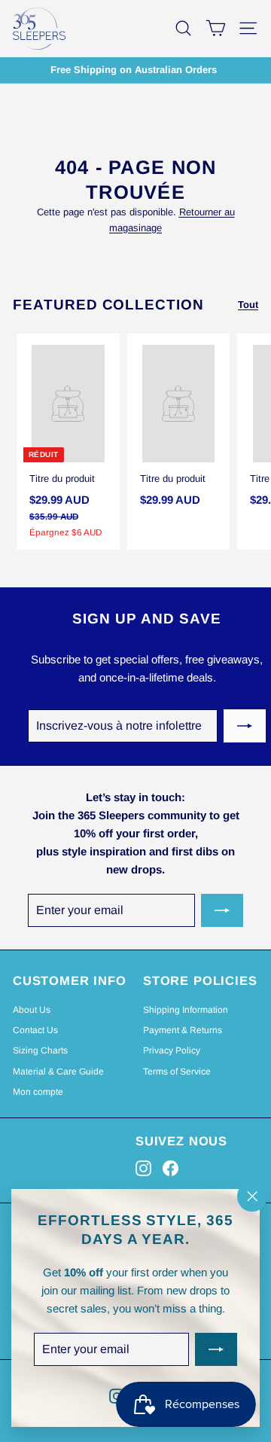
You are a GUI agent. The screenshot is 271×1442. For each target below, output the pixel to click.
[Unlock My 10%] (216, 1350)
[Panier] (215, 28)
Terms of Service (177, 1071)
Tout (248, 304)
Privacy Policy (171, 1050)
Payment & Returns (182, 1030)
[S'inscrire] (245, 725)
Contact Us (35, 1030)
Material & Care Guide (58, 1071)
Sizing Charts (40, 1050)
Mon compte (38, 1092)
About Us (31, 1010)
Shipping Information (185, 1010)
